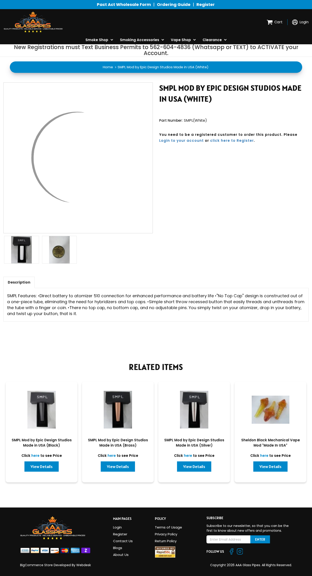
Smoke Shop (96, 39)
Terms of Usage (168, 527)
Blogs (117, 547)
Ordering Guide (173, 4)
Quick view (42, 411)
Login (117, 527)
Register (205, 4)
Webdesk (83, 565)
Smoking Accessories (139, 39)
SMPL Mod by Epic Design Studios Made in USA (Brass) (118, 443)
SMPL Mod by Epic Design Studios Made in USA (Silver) (194, 443)
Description (19, 282)
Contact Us (123, 541)
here (35, 455)
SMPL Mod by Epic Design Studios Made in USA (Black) (42, 443)
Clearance (212, 39)
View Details (42, 466)
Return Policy (166, 541)
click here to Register (232, 140)
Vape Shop (181, 39)
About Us (121, 554)
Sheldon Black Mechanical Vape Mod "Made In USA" (270, 443)
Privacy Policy (166, 534)
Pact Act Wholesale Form (124, 4)
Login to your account (181, 140)
